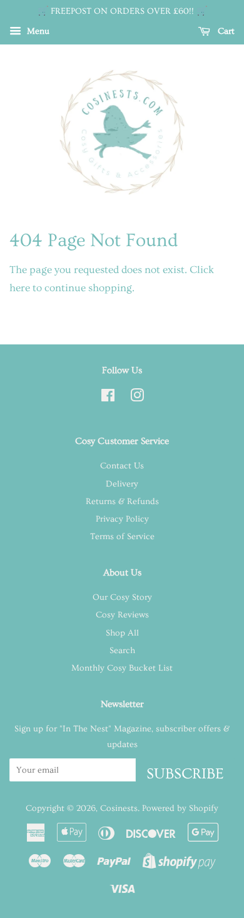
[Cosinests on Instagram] (137, 398)
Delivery (122, 484)
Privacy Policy (122, 519)
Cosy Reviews (122, 615)
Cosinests (119, 808)
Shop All (122, 633)
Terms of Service (122, 537)
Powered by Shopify (180, 808)
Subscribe (185, 773)
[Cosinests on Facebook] (108, 398)
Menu (36, 31)
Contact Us (122, 466)
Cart (225, 31)
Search (122, 651)
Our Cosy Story (122, 597)
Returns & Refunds (122, 502)
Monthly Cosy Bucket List (122, 668)
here (19, 288)
